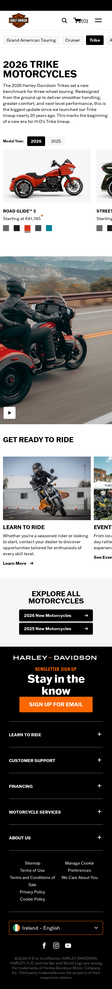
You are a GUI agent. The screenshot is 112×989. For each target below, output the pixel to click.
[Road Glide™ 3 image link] (46, 175)
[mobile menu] (97, 20)
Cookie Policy (32, 899)
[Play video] (10, 413)
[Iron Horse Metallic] (38, 228)
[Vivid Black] (17, 228)
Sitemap (32, 863)
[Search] (64, 20)
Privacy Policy (32, 891)
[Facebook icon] (44, 945)
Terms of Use (32, 870)
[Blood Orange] (27, 228)
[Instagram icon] (56, 945)
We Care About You (80, 877)
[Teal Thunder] (49, 228)
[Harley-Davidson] (56, 658)
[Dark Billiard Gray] (6, 228)
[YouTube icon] (68, 945)
